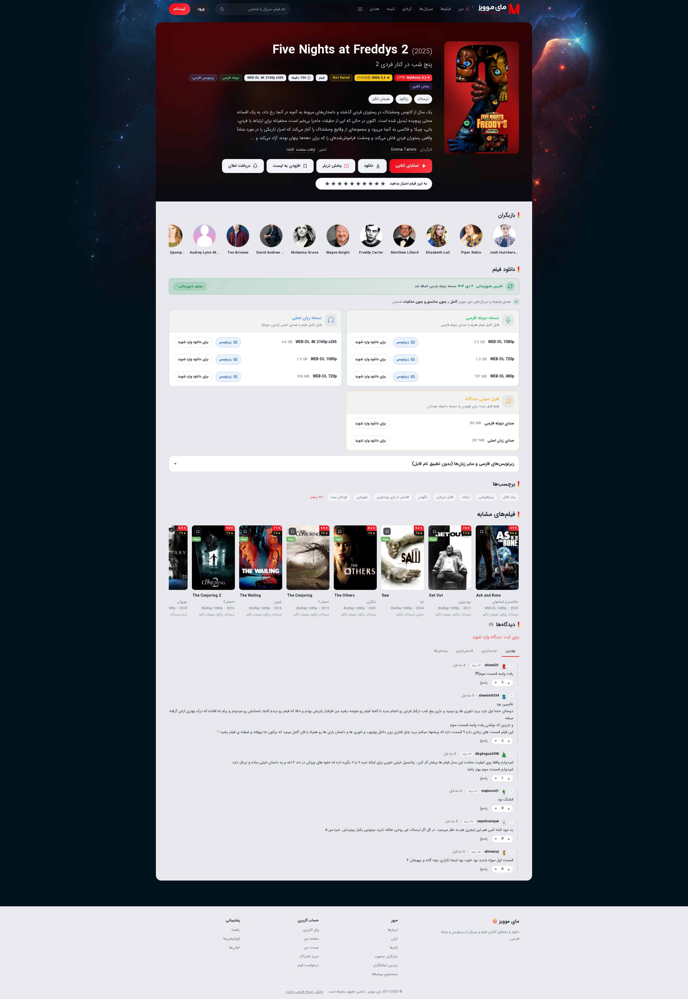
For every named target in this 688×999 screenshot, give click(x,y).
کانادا (290, 150)
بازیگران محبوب (385, 956)
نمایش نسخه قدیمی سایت (304, 991)
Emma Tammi (403, 150)
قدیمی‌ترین (464, 651)
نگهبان (422, 497)
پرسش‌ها (440, 651)
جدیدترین (489, 651)
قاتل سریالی (444, 497)
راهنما (236, 930)
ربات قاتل (509, 497)
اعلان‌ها (234, 947)
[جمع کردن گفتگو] (517, 675)
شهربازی (362, 497)
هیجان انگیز (381, 99)
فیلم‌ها (445, 9)
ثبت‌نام (179, 9)
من (461, 9)
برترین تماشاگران (385, 965)
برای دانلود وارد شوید (370, 342)
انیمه (391, 9)
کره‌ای (407, 9)
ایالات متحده (305, 150)
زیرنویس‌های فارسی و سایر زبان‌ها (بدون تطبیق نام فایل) (463, 463)
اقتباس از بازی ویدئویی (393, 497)
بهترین (510, 651)
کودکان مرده (339, 497)
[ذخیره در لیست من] (481, 531)
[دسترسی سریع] (360, 9)
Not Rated (341, 77)
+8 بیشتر (316, 497)
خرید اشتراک (309, 956)
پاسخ (484, 683)
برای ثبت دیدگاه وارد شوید (495, 637)
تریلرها (392, 930)
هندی (374, 9)
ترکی (394, 939)
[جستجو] (222, 9)
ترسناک (423, 99)
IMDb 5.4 (373, 77)
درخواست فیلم (308, 965)
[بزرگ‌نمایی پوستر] (481, 97)
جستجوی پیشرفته (384, 974)
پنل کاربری (311, 930)
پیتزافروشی (486, 497)
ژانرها (393, 947)
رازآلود (403, 99)
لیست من (311, 947)
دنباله (466, 497)
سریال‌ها (426, 9)
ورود (201, 9)
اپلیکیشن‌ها (231, 939)
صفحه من (311, 939)
